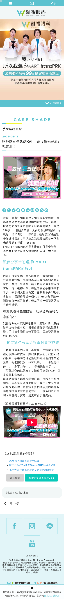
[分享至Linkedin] (28, 210)
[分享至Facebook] (4, 210)
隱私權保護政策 (51, 595)
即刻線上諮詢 (60, 356)
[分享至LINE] (23, 210)
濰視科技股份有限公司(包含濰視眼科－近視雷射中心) (32, 13)
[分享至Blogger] (42, 210)
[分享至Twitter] (14, 210)
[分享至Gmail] (46, 210)
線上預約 (15, 478)
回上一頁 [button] (15, 503)
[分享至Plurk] (18, 210)
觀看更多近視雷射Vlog (41, 478)
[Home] (47, 103)
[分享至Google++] (9, 210)
